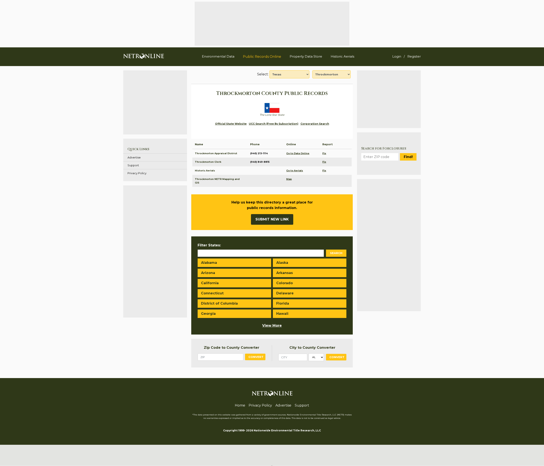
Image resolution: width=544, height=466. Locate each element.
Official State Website (231, 123)
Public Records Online (262, 57)
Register (414, 56)
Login (396, 56)
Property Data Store (306, 56)
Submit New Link (272, 219)
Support (133, 165)
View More (272, 325)
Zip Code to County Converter (231, 348)
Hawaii (282, 314)
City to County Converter (312, 348)
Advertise (134, 157)
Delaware (285, 293)
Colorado (284, 283)
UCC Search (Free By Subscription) (273, 123)
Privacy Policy (137, 173)
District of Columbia (219, 303)
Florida (282, 303)
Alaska (282, 263)
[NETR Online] (143, 56)
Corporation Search (314, 123)
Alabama (209, 263)
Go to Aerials (294, 170)
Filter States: (209, 245)
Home (240, 405)
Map (289, 179)
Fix (324, 153)
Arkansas (284, 273)
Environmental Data (218, 56)
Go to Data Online (297, 153)
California (210, 283)
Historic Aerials (342, 56)
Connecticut (212, 293)
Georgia (208, 314)
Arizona (208, 273)
